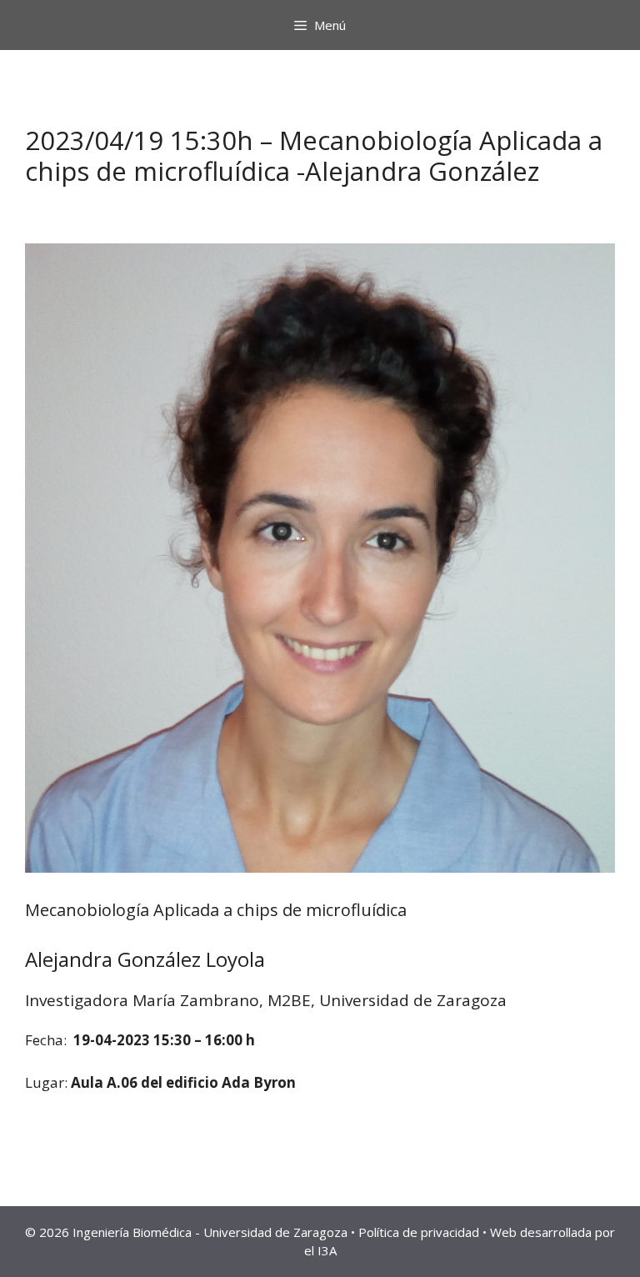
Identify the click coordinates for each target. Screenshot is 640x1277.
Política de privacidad (418, 1232)
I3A (327, 1250)
